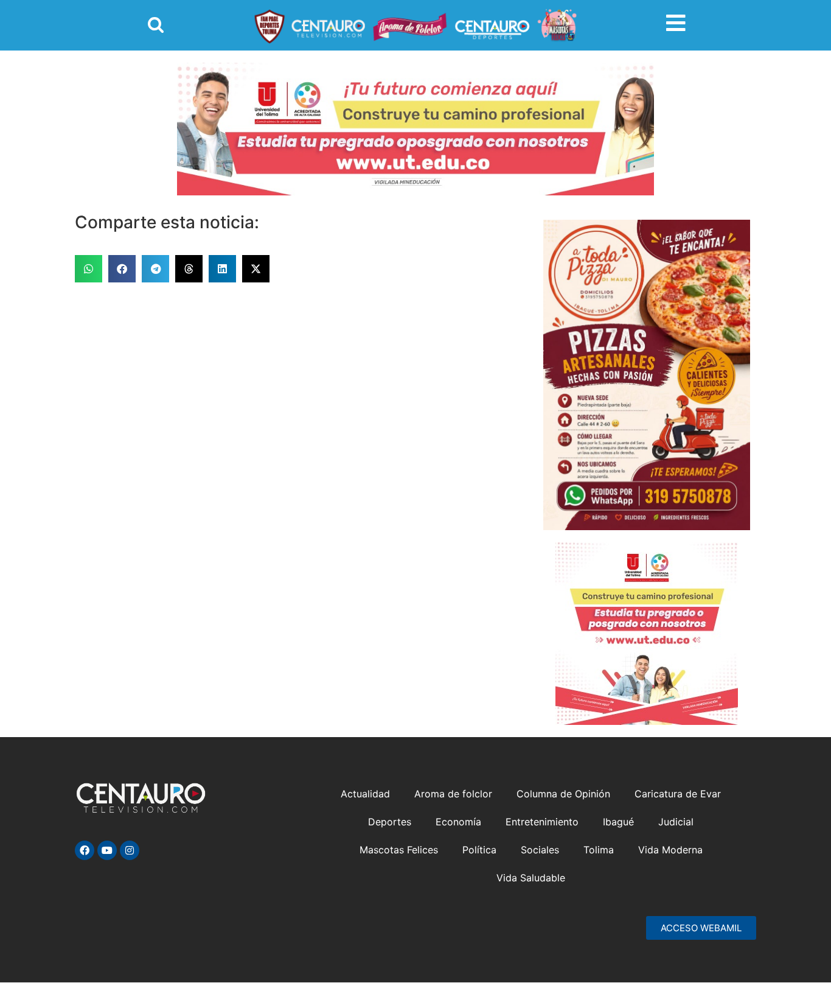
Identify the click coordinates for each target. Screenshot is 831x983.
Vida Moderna (670, 850)
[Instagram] (129, 850)
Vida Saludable (530, 878)
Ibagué (618, 822)
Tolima (598, 850)
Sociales (540, 850)
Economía (458, 822)
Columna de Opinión (563, 794)
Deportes (389, 822)
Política (479, 850)
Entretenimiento (542, 822)
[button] (88, 268)
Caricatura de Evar (678, 794)
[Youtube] (107, 850)
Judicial (676, 822)
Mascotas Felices (399, 850)
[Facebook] (84, 850)
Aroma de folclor (453, 794)
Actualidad (365, 794)
